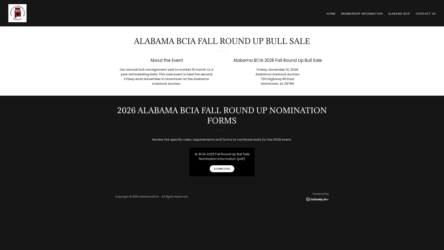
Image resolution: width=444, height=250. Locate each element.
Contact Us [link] (426, 14)
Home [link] (331, 14)
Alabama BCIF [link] (399, 14)
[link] (17, 13)
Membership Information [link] (362, 14)
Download (222, 168)
